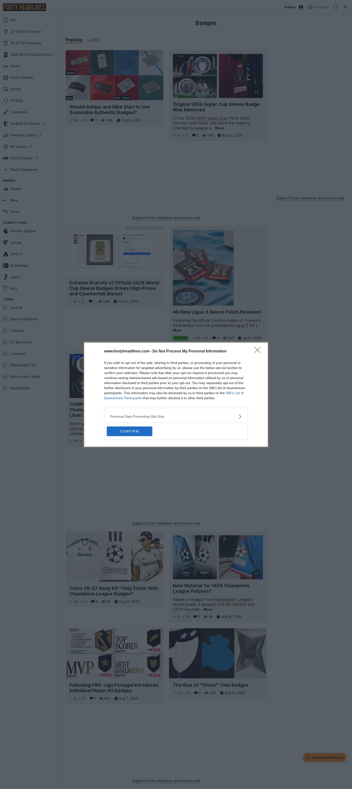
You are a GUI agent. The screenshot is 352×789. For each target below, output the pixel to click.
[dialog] (176, 394)
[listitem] (176, 416)
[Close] (258, 351)
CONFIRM (129, 431)
